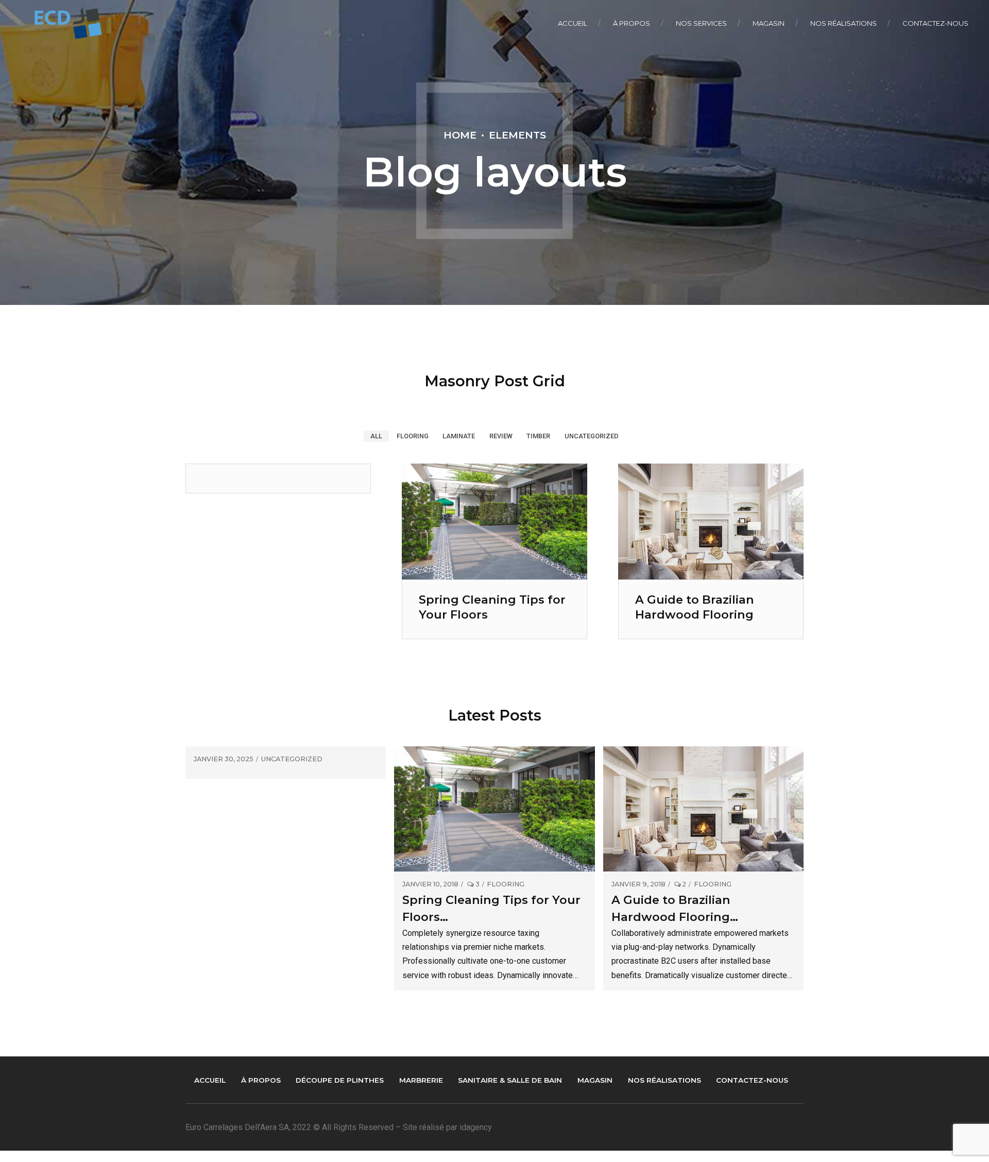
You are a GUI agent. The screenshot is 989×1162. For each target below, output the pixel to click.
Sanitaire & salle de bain (510, 1080)
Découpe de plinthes (340, 1080)
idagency (475, 1127)
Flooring (505, 884)
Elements (517, 135)
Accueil (572, 23)
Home (460, 135)
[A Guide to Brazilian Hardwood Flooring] (711, 577)
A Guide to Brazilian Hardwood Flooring (694, 607)
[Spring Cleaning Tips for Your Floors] (494, 577)
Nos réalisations (843, 23)
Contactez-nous (935, 23)
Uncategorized (291, 759)
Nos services (701, 23)
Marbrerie (421, 1080)
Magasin (769, 23)
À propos (631, 23)
